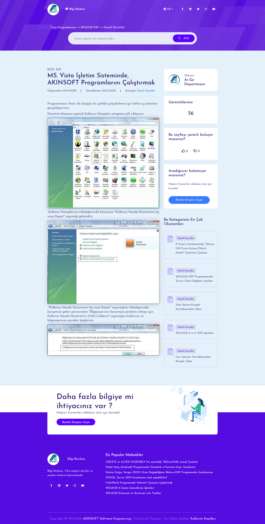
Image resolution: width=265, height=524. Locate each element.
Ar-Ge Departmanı (194, 82)
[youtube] (214, 9)
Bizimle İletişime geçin (76, 422)
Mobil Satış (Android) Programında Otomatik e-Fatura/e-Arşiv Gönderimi (150, 467)
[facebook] (182, 9)
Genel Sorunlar (146, 91)
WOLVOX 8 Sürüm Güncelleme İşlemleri (130, 488)
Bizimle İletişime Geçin (189, 200)
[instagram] (206, 9)
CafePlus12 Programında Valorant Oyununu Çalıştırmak (139, 483)
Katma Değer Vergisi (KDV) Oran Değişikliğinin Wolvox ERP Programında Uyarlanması (159, 472)
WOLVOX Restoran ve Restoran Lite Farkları (133, 493)
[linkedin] (190, 9)
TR (168, 9)
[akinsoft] (53, 459)
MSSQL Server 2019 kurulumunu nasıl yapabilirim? (136, 477)
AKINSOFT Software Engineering (107, 518)
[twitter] (198, 9)
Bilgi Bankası (76, 9)
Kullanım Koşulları (203, 518)
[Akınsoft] (53, 9)
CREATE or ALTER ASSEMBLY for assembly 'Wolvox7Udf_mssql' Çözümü (152, 462)
